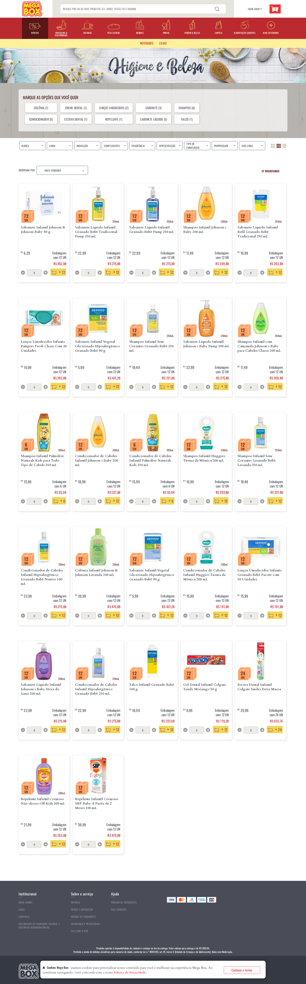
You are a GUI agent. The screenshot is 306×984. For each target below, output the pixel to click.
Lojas (21, 909)
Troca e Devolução (82, 909)
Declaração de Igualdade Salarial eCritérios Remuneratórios (39, 925)
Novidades (146, 43)
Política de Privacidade (130, 973)
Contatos (24, 916)
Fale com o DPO (79, 931)
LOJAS (163, 43)
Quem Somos (25, 902)
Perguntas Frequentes (124, 902)
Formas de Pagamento (83, 916)
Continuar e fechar (241, 970)
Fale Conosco (119, 909)
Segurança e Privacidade (85, 924)
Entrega (75, 902)
